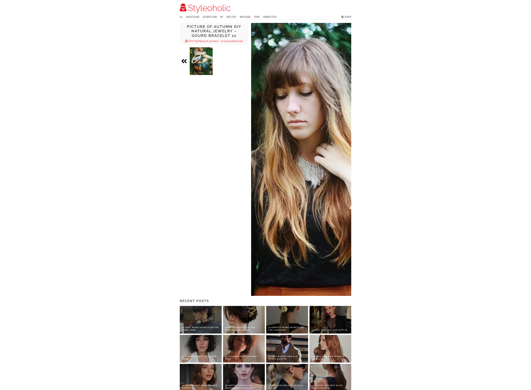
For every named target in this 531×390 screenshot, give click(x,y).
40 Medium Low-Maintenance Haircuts (199, 386)
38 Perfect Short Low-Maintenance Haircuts (239, 386)
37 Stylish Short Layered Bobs (241, 357)
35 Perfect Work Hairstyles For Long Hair (286, 328)
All (181, 16)
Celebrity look (210, 16)
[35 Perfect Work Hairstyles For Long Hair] (287, 320)
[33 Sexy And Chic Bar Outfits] (330, 320)
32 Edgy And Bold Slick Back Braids (286, 386)
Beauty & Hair (192, 16)
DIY (221, 16)
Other (257, 16)
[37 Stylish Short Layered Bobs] (244, 349)
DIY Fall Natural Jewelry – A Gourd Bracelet (215, 41)
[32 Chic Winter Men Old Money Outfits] (287, 349)
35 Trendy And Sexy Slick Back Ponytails (327, 386)
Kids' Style (231, 16)
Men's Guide (245, 16)
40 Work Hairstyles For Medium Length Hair (240, 328)
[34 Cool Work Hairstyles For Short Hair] (201, 320)
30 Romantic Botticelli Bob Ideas (199, 357)
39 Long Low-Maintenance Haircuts (328, 357)
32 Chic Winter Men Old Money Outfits (282, 357)
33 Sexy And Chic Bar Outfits (330, 330)
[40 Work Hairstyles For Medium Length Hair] (244, 320)
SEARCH (347, 16)
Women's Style (270, 16)
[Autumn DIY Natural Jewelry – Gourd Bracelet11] (201, 61)
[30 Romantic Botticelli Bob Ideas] (201, 349)
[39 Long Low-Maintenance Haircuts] (330, 349)
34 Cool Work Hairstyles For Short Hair (200, 328)
